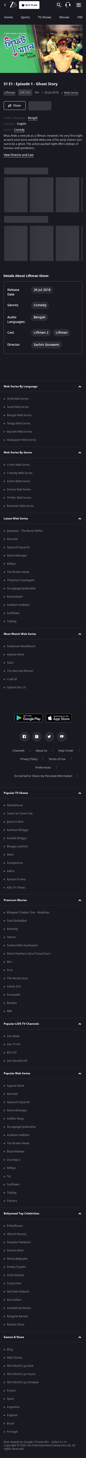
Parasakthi (13, 995)
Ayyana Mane (15, 654)
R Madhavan (15, 1226)
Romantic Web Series (20, 506)
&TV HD (12, 1053)
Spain (10, 1399)
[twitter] (47, 737)
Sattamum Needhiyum (21, 646)
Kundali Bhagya (17, 838)
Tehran (11, 937)
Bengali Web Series (19, 415)
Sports (25, 17)
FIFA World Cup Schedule (23, 1382)
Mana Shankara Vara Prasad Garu (28, 954)
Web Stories (14, 1358)
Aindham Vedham (18, 605)
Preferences (41, 768)
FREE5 (82, 17)
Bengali (33, 116)
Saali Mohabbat (17, 921)
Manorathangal (17, 555)
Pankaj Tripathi (16, 1267)
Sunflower (13, 613)
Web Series (71, 91)
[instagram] (35, 737)
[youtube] (60, 737)
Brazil (10, 1423)
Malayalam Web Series (21, 440)
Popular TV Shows (16, 793)
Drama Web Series (19, 489)
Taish (10, 663)
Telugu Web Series (19, 423)
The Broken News (18, 572)
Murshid (12, 539)
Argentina (13, 1407)
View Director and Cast (19, 153)
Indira (10, 871)
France (11, 1391)
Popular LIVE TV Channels (21, 1023)
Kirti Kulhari (14, 1300)
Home (8, 17)
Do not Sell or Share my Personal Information (41, 776)
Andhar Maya (15, 1119)
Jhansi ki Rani (15, 822)
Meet (10, 855)
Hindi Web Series (18, 399)
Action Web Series (18, 481)
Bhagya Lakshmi (17, 846)
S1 (6, 82)
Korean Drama (16, 879)
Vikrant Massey (16, 1234)
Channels (17, 751)
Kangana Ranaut (17, 1316)
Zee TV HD (13, 1044)
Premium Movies (15, 900)
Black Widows (15, 1151)
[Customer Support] (67, 5)
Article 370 (14, 986)
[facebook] (23, 737)
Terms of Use (55, 759)
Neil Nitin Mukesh (18, 1292)
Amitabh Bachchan (19, 1308)
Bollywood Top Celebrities (21, 1213)
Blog (10, 1349)
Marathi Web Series (19, 432)
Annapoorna (15, 863)
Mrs (9, 962)
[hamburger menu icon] (78, 5)
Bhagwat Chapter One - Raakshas (28, 912)
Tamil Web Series (18, 407)
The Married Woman (20, 671)
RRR (9, 1011)
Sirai (10, 970)
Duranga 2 (13, 1160)
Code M (12, 679)
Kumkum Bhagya (17, 830)
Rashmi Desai (15, 1324)
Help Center (64, 751)
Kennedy (12, 929)
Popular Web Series (17, 1073)
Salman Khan (15, 1250)
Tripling (11, 621)
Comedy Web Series (20, 473)
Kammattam (15, 597)
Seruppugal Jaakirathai (21, 588)
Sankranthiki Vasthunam (22, 945)
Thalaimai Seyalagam (20, 580)
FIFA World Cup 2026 (20, 1366)
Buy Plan (31, 5)
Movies (64, 17)
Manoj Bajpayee (17, 1259)
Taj (9, 1176)
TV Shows (44, 17)
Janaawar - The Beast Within (25, 531)
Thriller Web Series (19, 498)
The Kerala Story (17, 978)
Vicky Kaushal (15, 1275)
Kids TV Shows (16, 888)
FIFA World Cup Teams (21, 1374)
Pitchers (12, 1201)
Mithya (11, 564)
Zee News (13, 1036)
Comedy (19, 128)
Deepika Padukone (19, 1242)
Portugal (12, 1432)
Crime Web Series (18, 465)
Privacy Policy (27, 759)
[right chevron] (9, 193)
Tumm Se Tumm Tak (20, 813)
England (12, 1415)
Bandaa (12, 1003)
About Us (39, 751)
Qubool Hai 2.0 (16, 687)
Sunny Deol (14, 1283)
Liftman (9, 90)
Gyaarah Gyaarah (18, 547)
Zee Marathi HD (17, 1061)
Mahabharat (15, 805)
